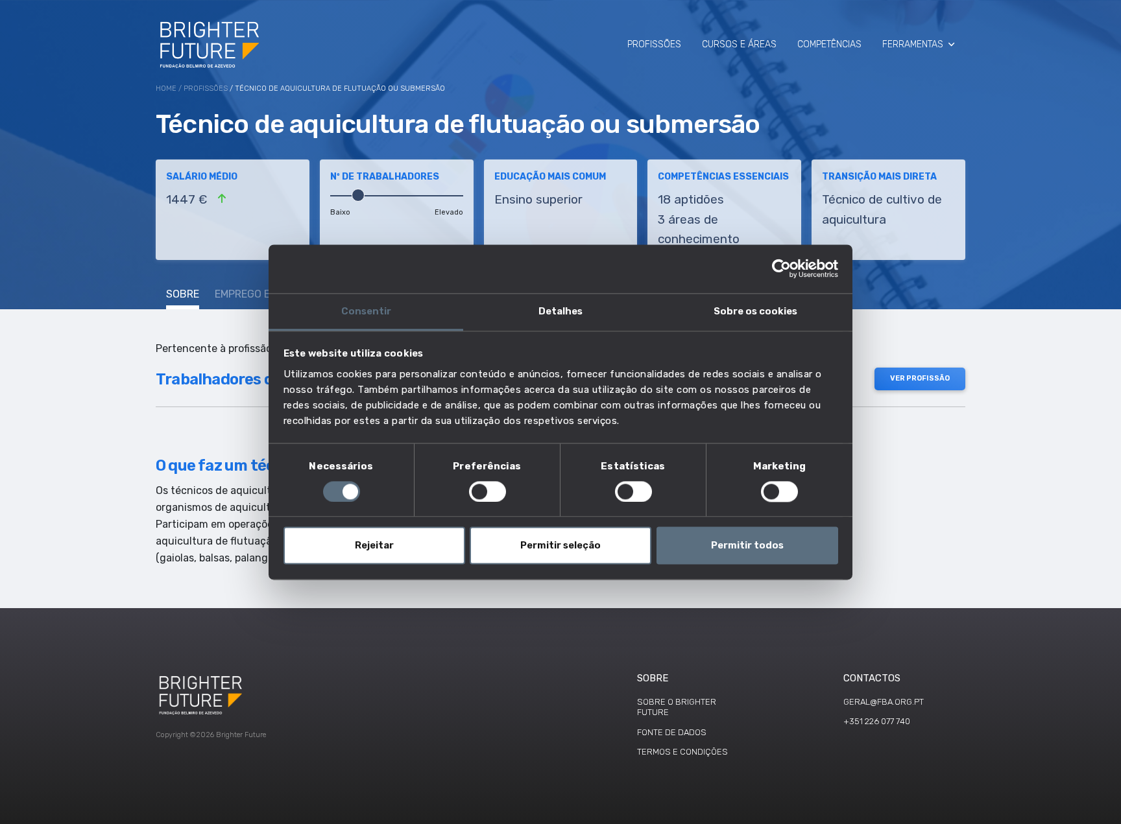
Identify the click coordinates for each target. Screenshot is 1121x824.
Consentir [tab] (366, 311)
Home (166, 88)
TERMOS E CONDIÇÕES (682, 752)
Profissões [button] (654, 44)
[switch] (487, 491)
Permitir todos (747, 546)
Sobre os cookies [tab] (755, 311)
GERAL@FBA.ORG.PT (883, 702)
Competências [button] (829, 44)
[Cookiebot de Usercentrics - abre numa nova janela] (781, 268)
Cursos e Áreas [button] (739, 44)
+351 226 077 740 (876, 721)
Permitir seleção (560, 546)
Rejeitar (374, 546)
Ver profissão (920, 378)
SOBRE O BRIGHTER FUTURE (676, 707)
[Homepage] (210, 44)
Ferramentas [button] (912, 44)
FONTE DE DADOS (671, 732)
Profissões (206, 88)
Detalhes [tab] (560, 311)
